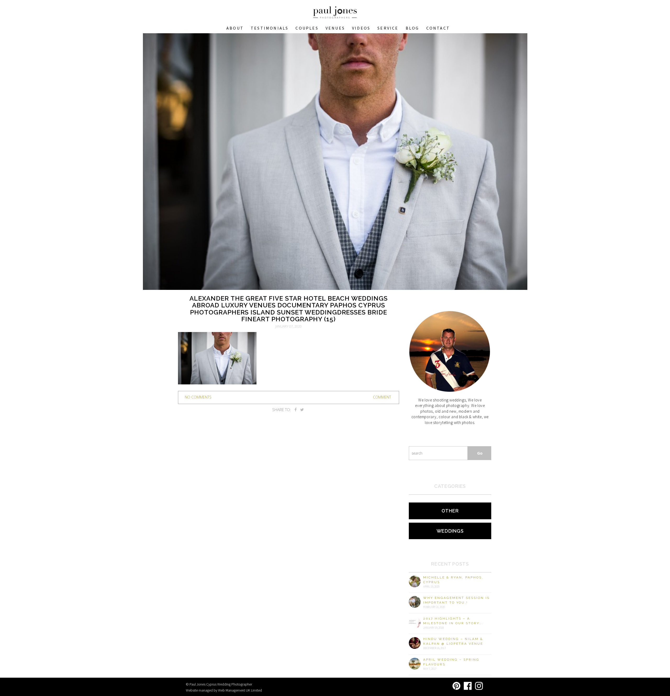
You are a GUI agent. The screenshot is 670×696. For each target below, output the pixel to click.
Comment (382, 397)
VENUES (335, 28)
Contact (438, 28)
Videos (361, 28)
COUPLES (306, 28)
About (235, 28)
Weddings (450, 531)
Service (387, 28)
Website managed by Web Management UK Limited (224, 690)
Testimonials (269, 28)
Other (450, 510)
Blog (412, 28)
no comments (198, 397)
